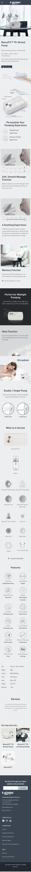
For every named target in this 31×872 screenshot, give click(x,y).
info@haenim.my (8, 807)
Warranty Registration (8, 836)
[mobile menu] (2, 2)
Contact (4, 829)
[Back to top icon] (27, 868)
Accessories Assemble (16, 558)
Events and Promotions (8, 856)
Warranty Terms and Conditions (10, 844)
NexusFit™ (8, 767)
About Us (4, 853)
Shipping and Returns (7, 833)
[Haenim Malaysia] (15, 2)
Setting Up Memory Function (12, 281)
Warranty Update (6, 840)
